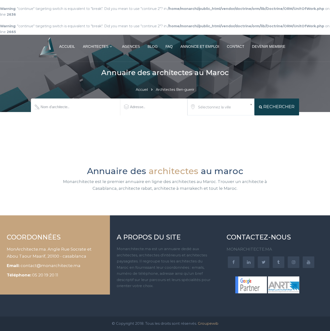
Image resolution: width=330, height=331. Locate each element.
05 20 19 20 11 (45, 275)
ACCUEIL (67, 46)
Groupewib (208, 323)
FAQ (169, 46)
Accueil (142, 89)
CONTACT (235, 46)
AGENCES (131, 46)
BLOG (153, 46)
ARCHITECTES (95, 46)
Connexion (313, 11)
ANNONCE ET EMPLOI (199, 46)
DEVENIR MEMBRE (268, 46)
